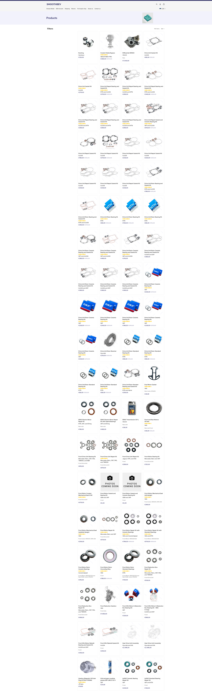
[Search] (157, 4)
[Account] (160, 4)
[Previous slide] (124, 41)
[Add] (116, 48)
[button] (163, 29)
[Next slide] (139, 41)
